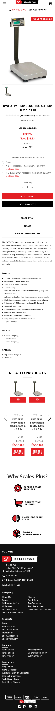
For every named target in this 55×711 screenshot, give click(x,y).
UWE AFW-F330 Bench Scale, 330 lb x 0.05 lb (37, 424)
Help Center (7, 667)
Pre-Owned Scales (10, 630)
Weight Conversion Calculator (15, 673)
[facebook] (19, 706)
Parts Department (36, 607)
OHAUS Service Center (12, 613)
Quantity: (27, 182)
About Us (6, 597)
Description (27, 218)
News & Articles (9, 670)
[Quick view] (18, 399)
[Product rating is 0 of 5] (12, 116)
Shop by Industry (10, 639)
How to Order (8, 627)
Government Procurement (40, 610)
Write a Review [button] (43, 116)
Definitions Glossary (11, 682)
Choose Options (18, 452)
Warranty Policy (35, 656)
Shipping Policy (35, 650)
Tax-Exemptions (35, 603)
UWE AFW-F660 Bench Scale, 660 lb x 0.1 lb (18, 424)
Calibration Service (10, 603)
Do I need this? (12, 169)
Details (28, 226)
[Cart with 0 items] (50, 4)
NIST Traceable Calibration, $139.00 (29, 167)
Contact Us (7, 600)
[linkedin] (35, 706)
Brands (5, 624)
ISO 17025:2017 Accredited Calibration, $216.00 (29, 174)
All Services (7, 607)
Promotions (7, 633)
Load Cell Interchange (11, 676)
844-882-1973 (13, 576)
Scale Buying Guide (10, 679)
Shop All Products (10, 636)
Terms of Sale (8, 653)
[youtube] (30, 706)
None (8, 162)
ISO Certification (9, 610)
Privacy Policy (8, 656)
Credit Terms (33, 600)
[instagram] (24, 706)
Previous (6, 418)
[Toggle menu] (4, 4)
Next (50, 418)
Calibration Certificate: (27, 157)
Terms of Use (8, 650)
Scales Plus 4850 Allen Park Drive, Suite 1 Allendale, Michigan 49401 (19, 568)
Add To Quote (27, 204)
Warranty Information (27, 233)
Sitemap (31, 597)
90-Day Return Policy (37, 653)
